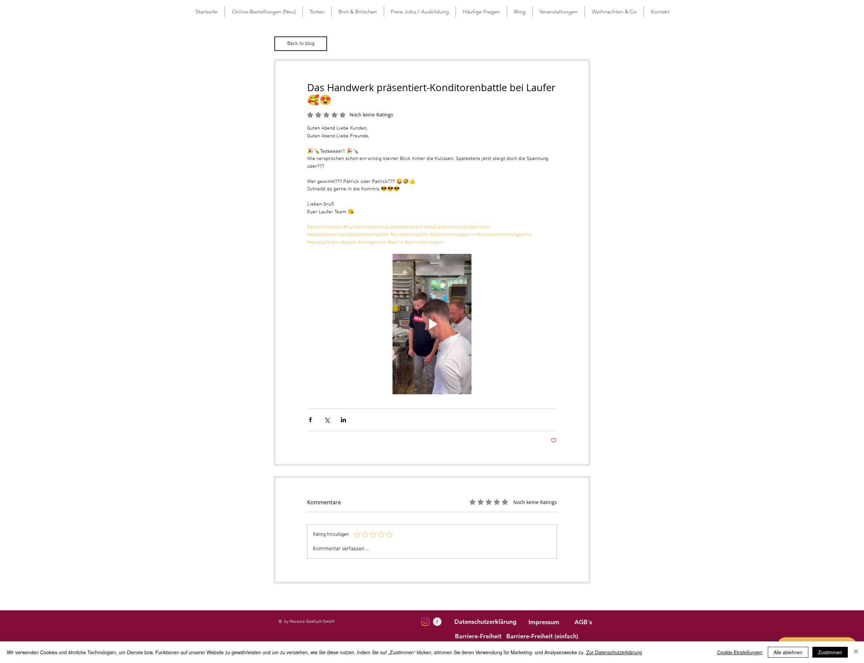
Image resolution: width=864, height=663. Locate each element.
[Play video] (432, 324)
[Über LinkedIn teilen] (343, 420)
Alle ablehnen (788, 652)
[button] (317, 11)
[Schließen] (856, 652)
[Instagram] (425, 621)
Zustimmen (830, 652)
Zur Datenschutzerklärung (614, 652)
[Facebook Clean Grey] (437, 621)
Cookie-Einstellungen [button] (739, 652)
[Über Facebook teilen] (310, 420)
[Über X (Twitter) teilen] (327, 420)
